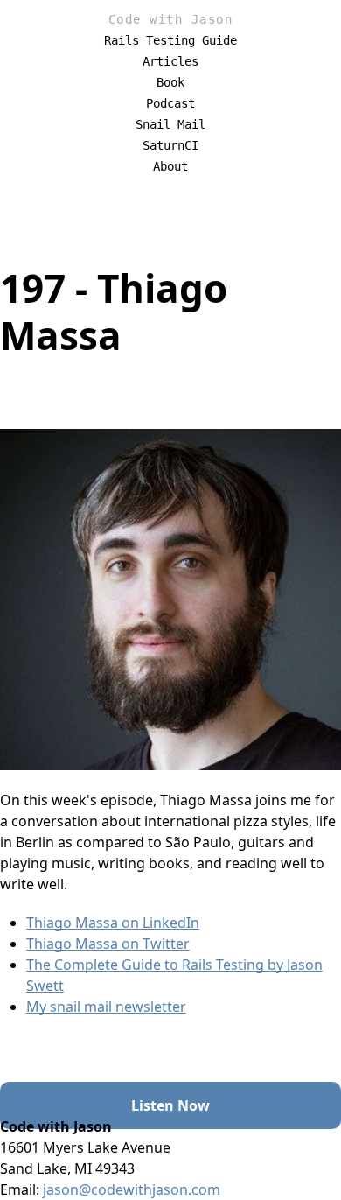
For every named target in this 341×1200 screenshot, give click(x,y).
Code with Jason (170, 19)
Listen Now (170, 1105)
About (170, 166)
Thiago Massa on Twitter (108, 943)
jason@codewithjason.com (131, 1189)
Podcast (170, 103)
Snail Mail (170, 124)
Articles (170, 61)
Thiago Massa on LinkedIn (112, 922)
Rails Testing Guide (170, 40)
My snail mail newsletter (106, 1006)
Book (170, 82)
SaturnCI (170, 145)
